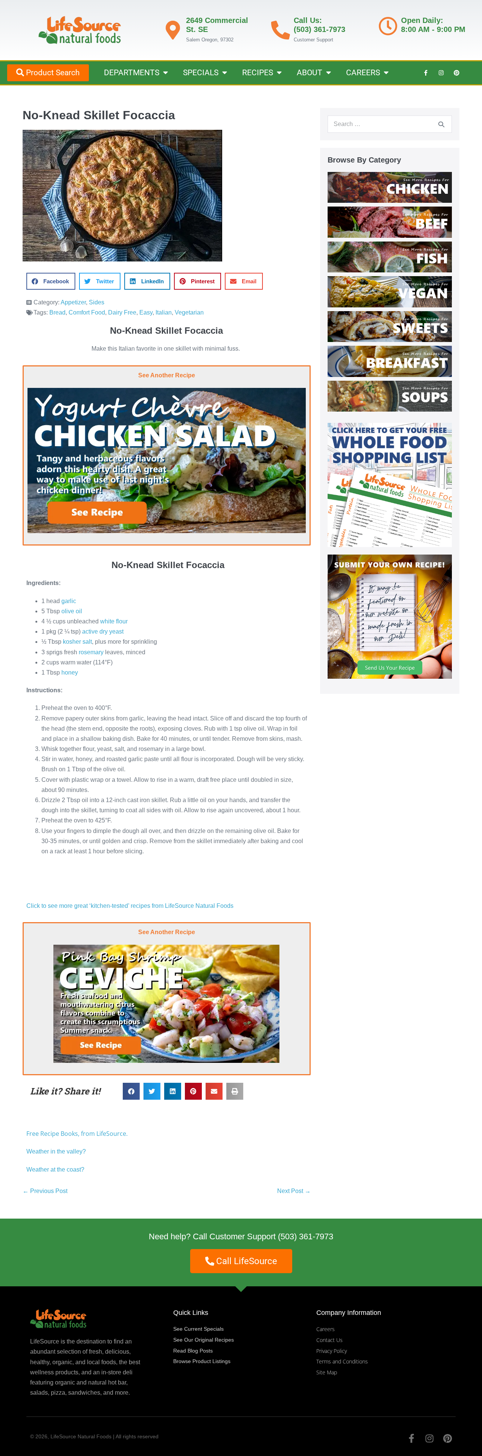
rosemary (91, 652)
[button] (50, 281)
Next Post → (294, 1191)
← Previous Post (45, 1191)
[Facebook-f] (425, 72)
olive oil (71, 611)
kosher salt (77, 641)
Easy (146, 312)
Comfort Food (87, 312)
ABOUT (309, 72)
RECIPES (257, 72)
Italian (164, 312)
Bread (57, 312)
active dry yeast (103, 631)
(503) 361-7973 (305, 1236)
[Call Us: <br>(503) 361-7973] (280, 30)
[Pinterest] (456, 72)
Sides (96, 302)
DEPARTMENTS (131, 72)
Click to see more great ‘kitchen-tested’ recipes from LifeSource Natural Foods (129, 906)
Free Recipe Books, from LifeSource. (77, 1133)
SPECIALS (200, 72)
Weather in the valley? (56, 1151)
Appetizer (73, 302)
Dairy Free (122, 312)
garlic (68, 601)
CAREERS (363, 72)
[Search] (441, 124)
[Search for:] (390, 124)
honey (69, 672)
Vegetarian (189, 312)
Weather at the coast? (55, 1169)
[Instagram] (441, 72)
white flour (114, 621)
